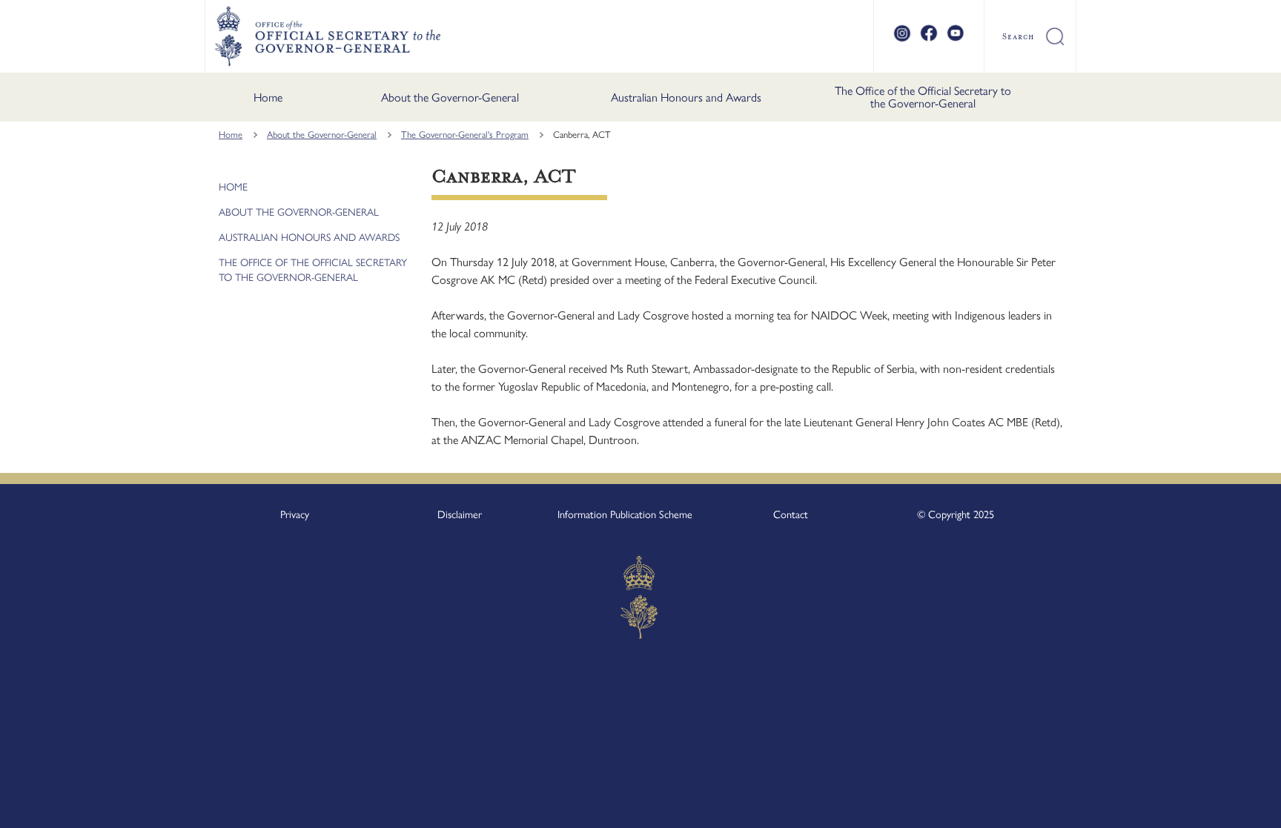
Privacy (294, 514)
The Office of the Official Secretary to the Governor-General (923, 97)
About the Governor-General (450, 97)
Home (268, 97)
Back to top (1231, 806)
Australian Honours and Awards (686, 97)
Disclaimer (459, 514)
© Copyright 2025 (955, 514)
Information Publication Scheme (624, 514)
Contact (790, 514)
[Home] (327, 36)
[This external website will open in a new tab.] (902, 39)
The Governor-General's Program (465, 134)
